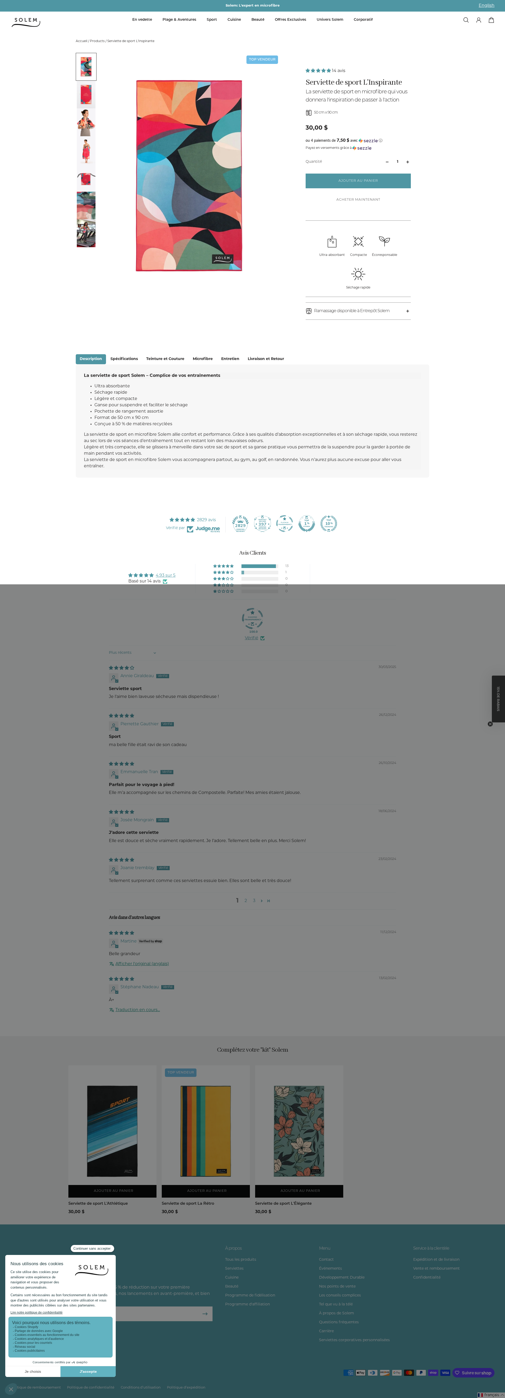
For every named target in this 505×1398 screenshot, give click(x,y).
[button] (319, 71)
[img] (121, 668)
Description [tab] (91, 359)
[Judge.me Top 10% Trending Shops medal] (328, 523)
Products (97, 41)
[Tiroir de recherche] (466, 20)
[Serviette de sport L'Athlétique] (112, 1131)
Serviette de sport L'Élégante (283, 1204)
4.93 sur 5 (165, 576)
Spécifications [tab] (124, 359)
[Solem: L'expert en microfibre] (252, 5)
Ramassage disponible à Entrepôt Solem (352, 311)
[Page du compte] (478, 20)
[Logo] (26, 23)
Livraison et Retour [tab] (266, 359)
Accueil (82, 41)
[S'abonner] (205, 1313)
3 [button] (254, 901)
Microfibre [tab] (203, 359)
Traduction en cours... (137, 1010)
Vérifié (251, 638)
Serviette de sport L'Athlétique (98, 1204)
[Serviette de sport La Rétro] (206, 1131)
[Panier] (491, 20)
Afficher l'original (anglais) (142, 964)
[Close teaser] (490, 724)
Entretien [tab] (230, 359)
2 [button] (246, 901)
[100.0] (252, 618)
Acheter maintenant (358, 199)
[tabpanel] (252, 421)
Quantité (314, 162)
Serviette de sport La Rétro (188, 1204)
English (486, 6)
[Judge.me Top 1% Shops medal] (306, 523)
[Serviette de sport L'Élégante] (299, 1131)
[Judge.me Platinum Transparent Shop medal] (284, 523)
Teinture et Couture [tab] (165, 359)
